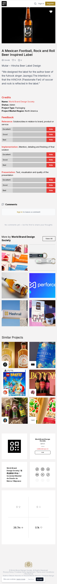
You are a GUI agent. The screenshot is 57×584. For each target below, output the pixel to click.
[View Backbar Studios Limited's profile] (5, 364)
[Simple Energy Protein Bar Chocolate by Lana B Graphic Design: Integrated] (15, 258)
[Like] (51, 11)
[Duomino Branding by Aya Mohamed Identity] (42, 313)
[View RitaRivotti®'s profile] (32, 364)
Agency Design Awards (12, 576)
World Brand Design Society (21, 101)
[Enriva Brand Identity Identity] (42, 258)
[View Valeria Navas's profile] (32, 392)
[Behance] (37, 474)
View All (49, 238)
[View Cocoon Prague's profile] (32, 420)
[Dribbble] (48, 469)
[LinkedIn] (42, 474)
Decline (31, 579)
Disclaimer (29, 574)
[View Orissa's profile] (5, 420)
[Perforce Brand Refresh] (42, 285)
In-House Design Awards (31, 576)
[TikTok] (48, 474)
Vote (51, 129)
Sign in (41, 4)
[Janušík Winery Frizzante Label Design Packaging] (15, 285)
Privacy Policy (8, 572)
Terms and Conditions (45, 572)
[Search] (35, 4)
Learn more (20, 579)
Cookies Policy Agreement (25, 572)
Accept (39, 579)
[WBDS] (37, 469)
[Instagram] (42, 469)
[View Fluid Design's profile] (5, 392)
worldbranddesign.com (42, 449)
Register (50, 3)
